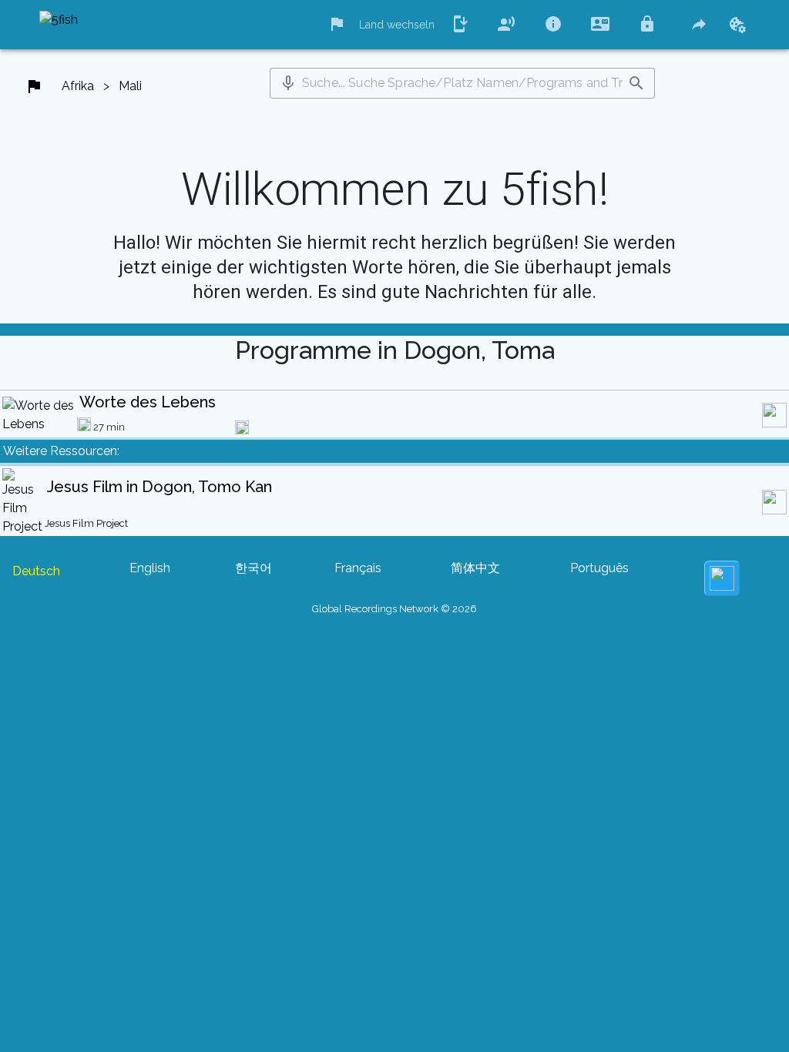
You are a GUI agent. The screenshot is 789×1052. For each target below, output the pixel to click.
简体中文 (475, 568)
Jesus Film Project (86, 523)
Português (599, 568)
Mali (130, 86)
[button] (288, 83)
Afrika (78, 86)
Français (357, 568)
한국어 (253, 568)
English (149, 568)
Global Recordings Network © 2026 (394, 609)
